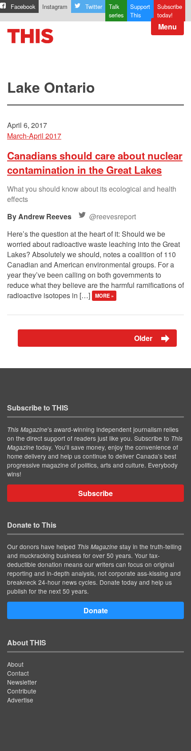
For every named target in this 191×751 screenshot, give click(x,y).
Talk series (116, 10)
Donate (96, 610)
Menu (167, 26)
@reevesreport (112, 216)
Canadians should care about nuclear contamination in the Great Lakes (95, 162)
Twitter (93, 6)
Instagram (55, 6)
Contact (18, 673)
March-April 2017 (34, 136)
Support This (140, 10)
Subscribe (95, 493)
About (15, 664)
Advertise (20, 699)
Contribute (21, 690)
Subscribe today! (169, 10)
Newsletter (22, 681)
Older (144, 338)
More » (104, 296)
